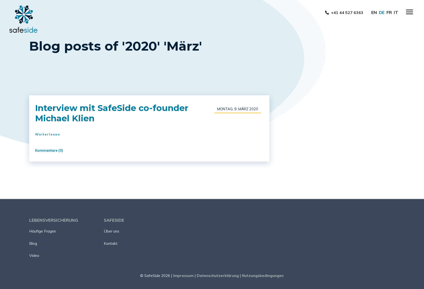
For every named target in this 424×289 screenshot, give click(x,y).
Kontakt (111, 243)
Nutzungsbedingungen (263, 275)
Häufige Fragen (42, 231)
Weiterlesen (47, 134)
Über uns (111, 231)
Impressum (183, 275)
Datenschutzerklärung (218, 275)
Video (34, 255)
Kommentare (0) (49, 150)
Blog (33, 243)
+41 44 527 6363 (347, 12)
